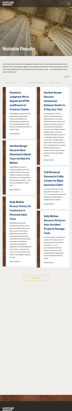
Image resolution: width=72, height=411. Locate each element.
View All (66, 77)
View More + (36, 278)
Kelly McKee (54, 245)
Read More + (15, 134)
